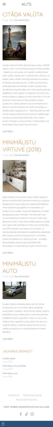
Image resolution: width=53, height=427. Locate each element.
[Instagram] (32, 414)
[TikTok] (26, 414)
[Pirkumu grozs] (3, 424)
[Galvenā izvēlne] (4, 4)
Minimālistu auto (10, 373)
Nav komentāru (22, 20)
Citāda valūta (9, 358)
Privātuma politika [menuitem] (26, 399)
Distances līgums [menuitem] (32, 395)
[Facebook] (20, 414)
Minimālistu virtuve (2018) (14, 366)
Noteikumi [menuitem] (13, 395)
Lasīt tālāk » (8, 131)
